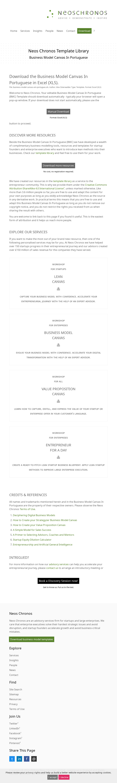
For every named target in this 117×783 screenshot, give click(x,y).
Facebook (14, 733)
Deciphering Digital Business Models (34, 515)
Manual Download (58, 111)
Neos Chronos (17, 620)
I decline (64, 777)
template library (45, 153)
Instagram (15, 738)
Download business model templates (31, 639)
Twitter (13, 723)
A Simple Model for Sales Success (32, 530)
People (49, 31)
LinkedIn (14, 728)
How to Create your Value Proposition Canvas (39, 525)
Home (13, 31)
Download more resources (58, 165)
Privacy (13, 704)
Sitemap (14, 694)
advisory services (59, 564)
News (60, 31)
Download (84, 31)
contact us (52, 568)
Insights (37, 31)
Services (25, 31)
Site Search (15, 689)
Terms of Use (27, 509)
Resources (15, 699)
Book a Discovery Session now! (58, 581)
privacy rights (33, 772)
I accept (52, 777)
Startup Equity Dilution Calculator (32, 539)
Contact (70, 31)
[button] (12, 759)
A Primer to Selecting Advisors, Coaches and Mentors (43, 534)
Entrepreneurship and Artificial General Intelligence (42, 544)
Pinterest (14, 743)
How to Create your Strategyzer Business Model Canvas (45, 520)
